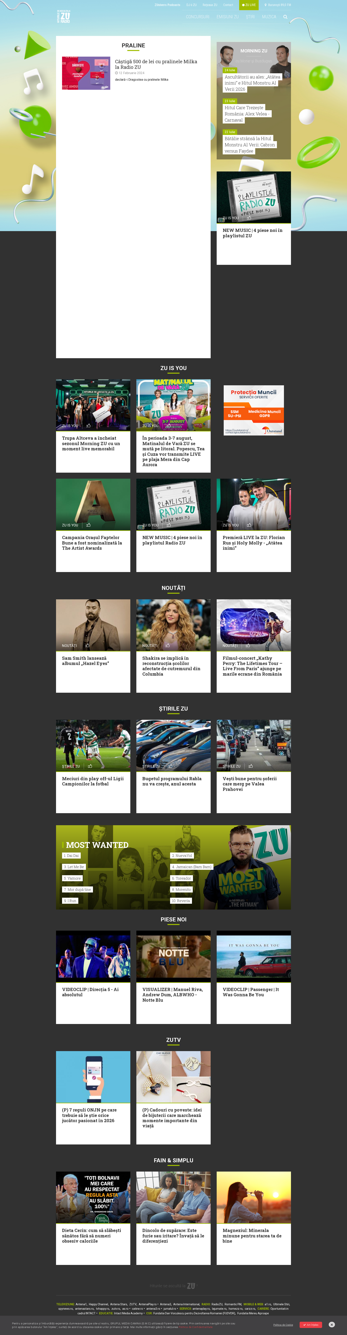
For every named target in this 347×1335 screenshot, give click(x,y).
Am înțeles (312, 1324)
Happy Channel (98, 1304)
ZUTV (133, 1304)
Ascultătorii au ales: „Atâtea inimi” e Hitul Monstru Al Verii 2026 (252, 83)
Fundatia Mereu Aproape (253, 1313)
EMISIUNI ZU (228, 16)
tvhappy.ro (102, 1308)
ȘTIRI (250, 16)
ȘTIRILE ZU (173, 708)
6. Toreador (181, 878)
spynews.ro (65, 1308)
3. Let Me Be (74, 866)
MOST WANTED (97, 844)
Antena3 (165, 1304)
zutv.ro (115, 1308)
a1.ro (268, 1304)
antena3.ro (153, 1308)
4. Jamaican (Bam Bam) (191, 866)
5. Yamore (72, 878)
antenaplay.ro (201, 1308)
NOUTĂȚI (173, 588)
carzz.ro (250, 1308)
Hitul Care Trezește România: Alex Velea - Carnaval (247, 114)
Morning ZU (254, 50)
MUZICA (269, 16)
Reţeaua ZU (210, 5)
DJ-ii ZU (191, 5)
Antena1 (81, 1304)
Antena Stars (118, 1304)
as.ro (125, 1308)
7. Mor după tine (77, 889)
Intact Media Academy (128, 1313)
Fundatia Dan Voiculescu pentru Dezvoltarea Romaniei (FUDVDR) (194, 1313)
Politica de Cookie (283, 1324)
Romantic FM (233, 1304)
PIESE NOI (174, 919)
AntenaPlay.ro (148, 1304)
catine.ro (137, 1308)
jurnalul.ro (170, 1308)
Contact (228, 5)
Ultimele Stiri (281, 1304)
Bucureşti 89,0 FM (278, 5)
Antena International (186, 1304)
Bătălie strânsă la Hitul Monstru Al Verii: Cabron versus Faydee (250, 145)
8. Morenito (181, 889)
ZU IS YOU (173, 368)
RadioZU (217, 1304)
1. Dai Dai (71, 855)
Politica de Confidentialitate (196, 1327)
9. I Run (70, 900)
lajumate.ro (219, 1308)
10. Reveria (181, 900)
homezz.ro (236, 1308)
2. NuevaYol (182, 855)
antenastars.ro (84, 1308)
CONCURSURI (197, 16)
